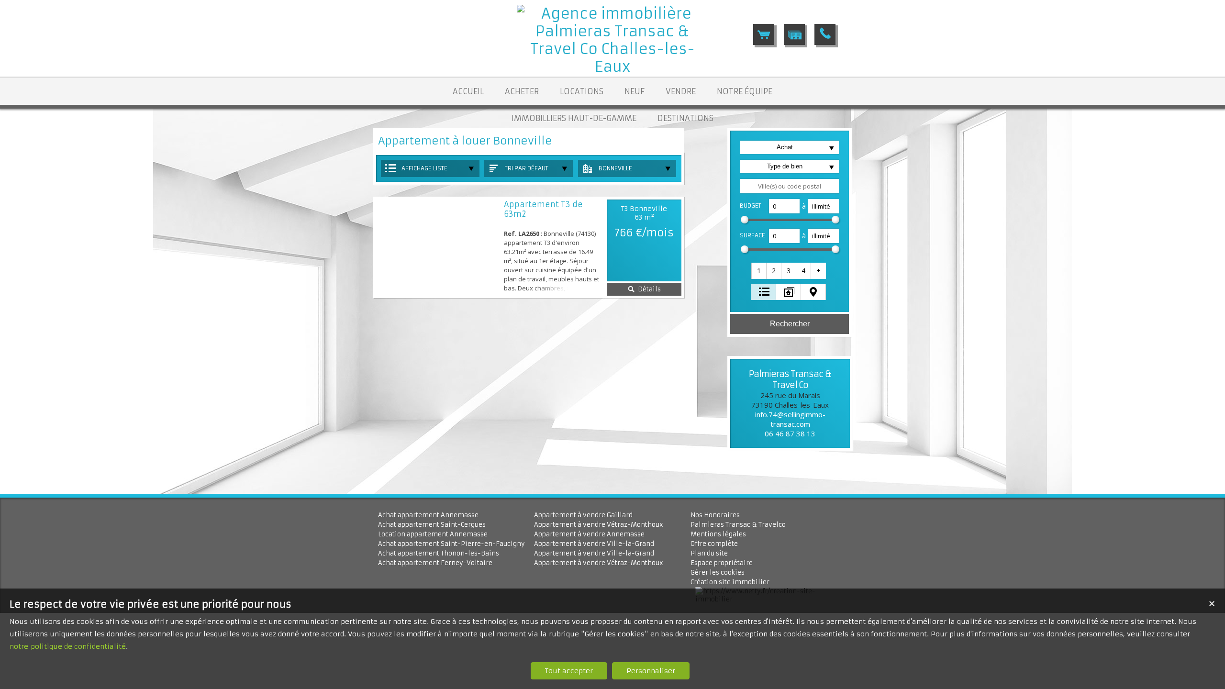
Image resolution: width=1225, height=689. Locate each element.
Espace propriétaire (721, 563)
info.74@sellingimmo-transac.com (790, 419)
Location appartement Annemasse (433, 534)
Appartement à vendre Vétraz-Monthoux (598, 525)
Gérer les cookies (717, 572)
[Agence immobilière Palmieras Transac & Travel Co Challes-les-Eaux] (612, 67)
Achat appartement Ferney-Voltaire (435, 563)
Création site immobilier (729, 582)
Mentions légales (718, 534)
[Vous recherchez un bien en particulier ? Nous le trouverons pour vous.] (794, 34)
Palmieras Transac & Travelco (738, 525)
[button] (759, 271)
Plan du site (709, 553)
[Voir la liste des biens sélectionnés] (763, 34)
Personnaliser (650, 671)
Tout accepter (569, 671)
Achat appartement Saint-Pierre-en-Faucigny (451, 544)
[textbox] (789, 186)
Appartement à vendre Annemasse (589, 534)
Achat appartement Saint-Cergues (432, 525)
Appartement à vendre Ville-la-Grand (594, 544)
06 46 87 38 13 (790, 433)
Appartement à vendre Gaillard (583, 515)
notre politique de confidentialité (68, 646)
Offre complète (714, 544)
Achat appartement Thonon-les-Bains (438, 553)
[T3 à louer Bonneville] (437, 247)
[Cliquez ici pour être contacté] (824, 34)
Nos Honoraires (715, 515)
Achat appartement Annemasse (428, 515)
